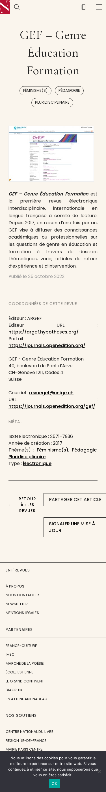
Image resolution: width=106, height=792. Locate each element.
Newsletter (17, 604)
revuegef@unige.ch (51, 393)
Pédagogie (69, 90)
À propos (15, 586)
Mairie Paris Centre (24, 749)
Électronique (37, 463)
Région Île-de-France (26, 740)
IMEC (10, 654)
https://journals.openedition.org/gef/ (51, 406)
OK (54, 783)
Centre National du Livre (29, 731)
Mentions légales (22, 612)
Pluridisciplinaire (52, 102)
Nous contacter (22, 595)
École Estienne (20, 672)
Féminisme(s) (35, 90)
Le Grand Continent (25, 681)
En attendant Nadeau (26, 699)
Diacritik (14, 690)
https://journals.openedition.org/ (46, 345)
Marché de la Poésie (25, 663)
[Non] (99, 771)
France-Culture (21, 645)
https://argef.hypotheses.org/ (43, 332)
